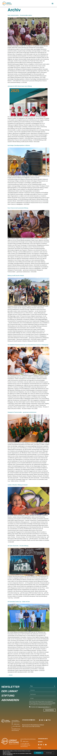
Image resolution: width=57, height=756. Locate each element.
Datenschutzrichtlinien (43, 707)
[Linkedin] (39, 720)
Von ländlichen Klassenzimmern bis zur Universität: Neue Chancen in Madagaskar (28, 344)
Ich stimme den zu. (40, 707)
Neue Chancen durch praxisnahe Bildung (18, 208)
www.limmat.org (15, 730)
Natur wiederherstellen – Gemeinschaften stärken (20, 15)
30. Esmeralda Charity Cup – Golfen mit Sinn (19, 601)
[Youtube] (46, 720)
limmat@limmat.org (16, 728)
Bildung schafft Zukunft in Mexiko (16, 275)
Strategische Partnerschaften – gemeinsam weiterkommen (22, 412)
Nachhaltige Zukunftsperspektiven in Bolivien (19, 145)
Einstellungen (10, 754)
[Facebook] (42, 720)
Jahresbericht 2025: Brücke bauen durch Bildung (20, 86)
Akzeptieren (38, 752)
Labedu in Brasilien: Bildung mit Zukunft (17, 484)
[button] (52, 3)
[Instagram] (44, 720)
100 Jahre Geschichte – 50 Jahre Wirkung (18, 545)
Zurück (10, 675)
